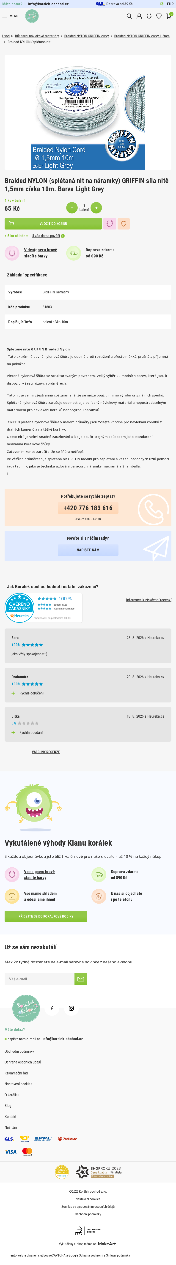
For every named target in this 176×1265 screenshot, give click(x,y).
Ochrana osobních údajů (23, 1062)
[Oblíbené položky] (159, 16)
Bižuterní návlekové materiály (37, 36)
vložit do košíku (53, 224)
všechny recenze (46, 752)
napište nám (88, 550)
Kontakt (10, 1116)
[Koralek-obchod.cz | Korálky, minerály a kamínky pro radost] (32, 16)
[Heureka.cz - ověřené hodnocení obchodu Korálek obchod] (43, 607)
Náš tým (11, 1127)
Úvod (6, 36)
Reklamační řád (16, 1073)
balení (84, 209)
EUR (170, 4)
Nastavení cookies (18, 1084)
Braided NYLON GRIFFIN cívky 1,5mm (142, 36)
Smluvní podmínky (118, 1255)
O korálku (12, 1095)
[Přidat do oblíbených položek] (124, 224)
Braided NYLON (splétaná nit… (30, 42)
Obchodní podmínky (19, 1051)
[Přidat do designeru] (109, 224)
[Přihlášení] (139, 16)
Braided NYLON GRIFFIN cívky (86, 36)
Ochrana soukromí (91, 1255)
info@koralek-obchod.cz (48, 4)
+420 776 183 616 (88, 508)
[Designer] (149, 16)
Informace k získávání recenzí (148, 600)
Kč (162, 4)
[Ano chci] (80, 979)
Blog (8, 1105)
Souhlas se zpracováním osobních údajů (88, 1207)
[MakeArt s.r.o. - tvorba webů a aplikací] (107, 1244)
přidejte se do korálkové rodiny (46, 916)
